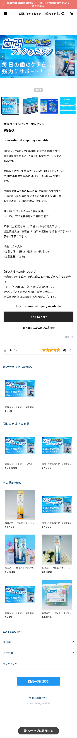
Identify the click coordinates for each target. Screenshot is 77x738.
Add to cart (38, 317)
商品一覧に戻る (38, 681)
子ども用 (8, 653)
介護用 (7, 642)
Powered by (34, 703)
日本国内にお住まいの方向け (38, 327)
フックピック (10, 664)
